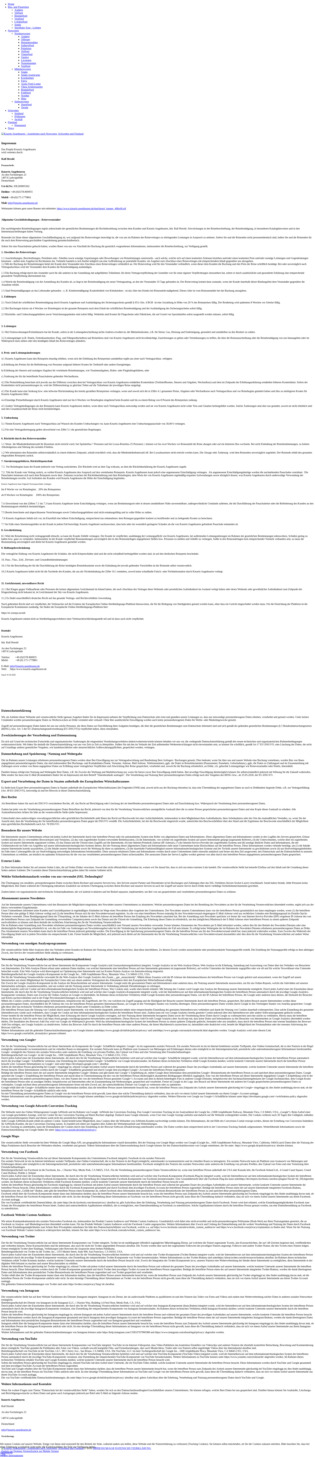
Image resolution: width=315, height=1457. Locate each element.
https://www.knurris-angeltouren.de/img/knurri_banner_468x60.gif (91, 208)
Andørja (18, 10)
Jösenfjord (26, 104)
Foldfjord (26, 92)
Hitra (23, 98)
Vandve (25, 57)
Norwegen (13, 30)
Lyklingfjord (20, 21)
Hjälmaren (19, 116)
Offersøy (25, 39)
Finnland (12, 122)
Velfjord (18, 12)
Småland (18, 113)
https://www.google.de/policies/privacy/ (75, 1129)
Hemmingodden (29, 42)
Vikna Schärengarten (32, 86)
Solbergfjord (27, 45)
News (11, 128)
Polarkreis (26, 48)
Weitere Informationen (11, 1455)
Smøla (17, 24)
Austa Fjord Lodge (31, 83)
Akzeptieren (6, 1452)
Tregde (24, 107)
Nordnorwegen (22, 33)
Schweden (13, 110)
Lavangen (26, 60)
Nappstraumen (28, 63)
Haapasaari (20, 125)
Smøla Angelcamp (30, 75)
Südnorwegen (21, 101)
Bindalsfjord (20, 15)
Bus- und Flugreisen (18, 7)
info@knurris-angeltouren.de (23, 203)
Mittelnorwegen (22, 69)
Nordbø (25, 95)
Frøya (24, 80)
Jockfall (18, 119)
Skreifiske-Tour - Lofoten (27, 27)
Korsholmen (27, 78)
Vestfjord (19, 18)
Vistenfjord (26, 54)
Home (11, 4)
